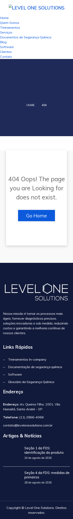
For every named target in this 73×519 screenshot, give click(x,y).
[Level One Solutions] (36, 7)
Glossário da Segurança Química (31, 382)
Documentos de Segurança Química (25, 37)
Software (7, 47)
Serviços (6, 32)
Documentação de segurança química (35, 367)
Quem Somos (9, 23)
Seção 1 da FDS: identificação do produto (44, 450)
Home (4, 18)
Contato (6, 57)
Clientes (6, 52)
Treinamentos (10, 27)
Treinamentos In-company (27, 359)
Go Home (36, 216)
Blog (3, 42)
